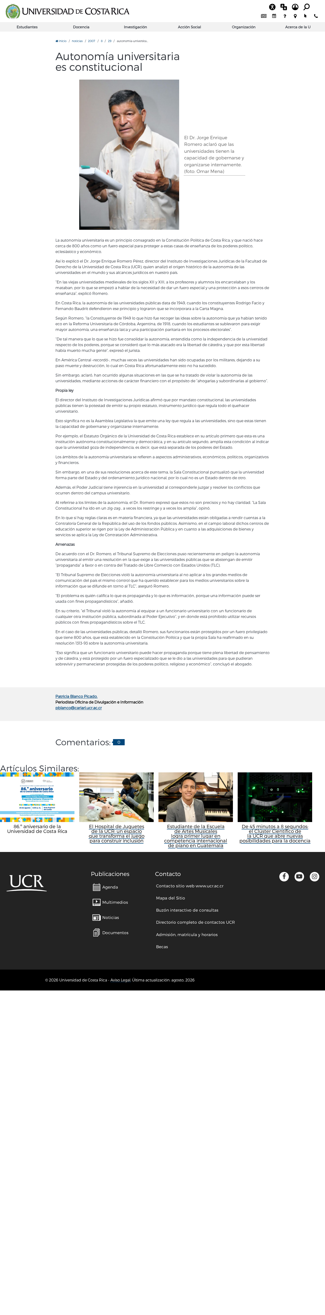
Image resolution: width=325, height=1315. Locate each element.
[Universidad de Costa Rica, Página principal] (67, 11)
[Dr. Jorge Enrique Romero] (129, 155)
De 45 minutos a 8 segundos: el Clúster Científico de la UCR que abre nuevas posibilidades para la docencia (274, 833)
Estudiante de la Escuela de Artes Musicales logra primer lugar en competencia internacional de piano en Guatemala (195, 836)
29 (109, 41)
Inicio (62, 41)
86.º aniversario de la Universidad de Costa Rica (37, 828)
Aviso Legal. (120, 980)
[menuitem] (263, 16)
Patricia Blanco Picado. (76, 696)
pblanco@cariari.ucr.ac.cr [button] (78, 707)
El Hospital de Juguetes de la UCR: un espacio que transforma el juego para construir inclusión (116, 833)
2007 (91, 41)
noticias (77, 41)
